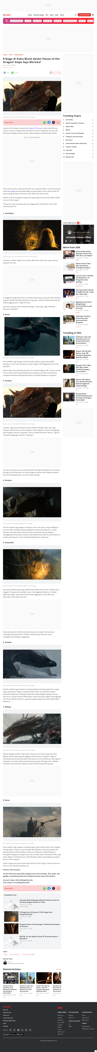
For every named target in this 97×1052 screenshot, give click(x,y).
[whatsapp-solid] (44, 122)
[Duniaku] (7, 15)
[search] (75, 15)
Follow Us (5, 1030)
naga (13, 191)
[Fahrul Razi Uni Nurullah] (5, 962)
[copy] (58, 122)
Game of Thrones (35, 128)
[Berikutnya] (61, 980)
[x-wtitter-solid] (53, 122)
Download (5, 1034)
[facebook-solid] (48, 122)
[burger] (93, 15)
